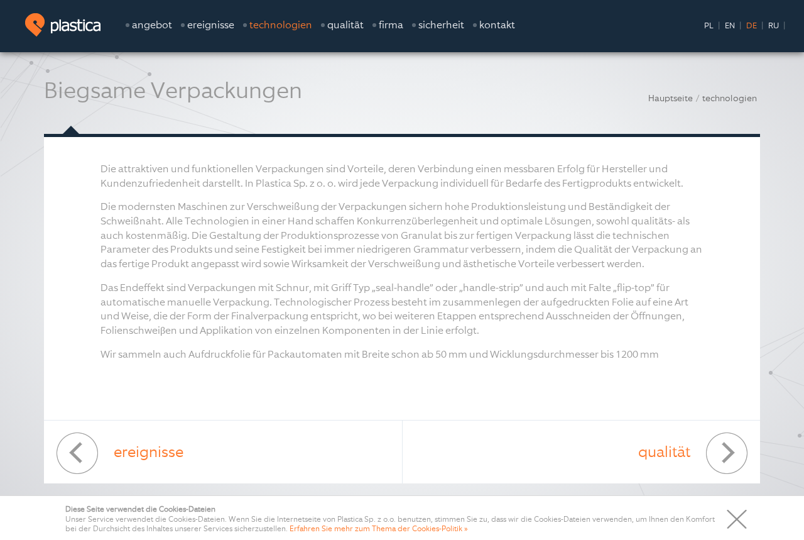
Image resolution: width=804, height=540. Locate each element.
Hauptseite (670, 98)
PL (709, 25)
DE (751, 25)
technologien (729, 98)
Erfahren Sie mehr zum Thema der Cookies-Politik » (379, 529)
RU (773, 25)
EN (730, 25)
